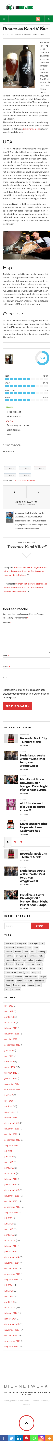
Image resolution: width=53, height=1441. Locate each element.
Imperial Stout (11, 972)
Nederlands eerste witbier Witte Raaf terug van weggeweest (32, 761)
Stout (8, 985)
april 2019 (9, 1016)
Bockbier (9, 951)
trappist (31, 985)
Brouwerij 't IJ (21, 956)
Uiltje (7, 989)
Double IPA (30, 964)
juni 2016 (8, 1156)
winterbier (16, 989)
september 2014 (12, 1273)
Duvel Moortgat (12, 968)
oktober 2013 (10, 1335)
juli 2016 (8, 1151)
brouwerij (9, 956)
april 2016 (9, 1167)
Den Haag (19, 964)
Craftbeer (39, 960)
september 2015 (12, 1206)
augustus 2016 (11, 1145)
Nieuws (23, 752)
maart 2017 (9, 1111)
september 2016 (12, 1139)
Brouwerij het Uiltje (13, 960)
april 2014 (9, 1301)
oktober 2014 (10, 1268)
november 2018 (11, 1033)
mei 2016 (8, 1162)
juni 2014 (8, 1290)
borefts (18, 951)
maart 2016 (9, 1173)
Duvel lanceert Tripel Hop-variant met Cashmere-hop (34, 827)
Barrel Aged (33, 943)
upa (19, 480)
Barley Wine (21, 943)
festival (32, 968)
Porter (19, 981)
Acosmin (26, 1404)
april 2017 (9, 1106)
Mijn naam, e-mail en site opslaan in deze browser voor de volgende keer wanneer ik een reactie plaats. (26, 694)
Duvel (39, 964)
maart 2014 (9, 1307)
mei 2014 (8, 1296)
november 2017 (11, 1083)
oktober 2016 (10, 1134)
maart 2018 (9, 1067)
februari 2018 (10, 1072)
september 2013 (12, 1341)
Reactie (7, 622)
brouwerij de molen (36, 956)
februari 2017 (10, 1117)
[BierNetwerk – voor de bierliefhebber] (19, 7)
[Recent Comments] (14, 841)
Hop (39, 968)
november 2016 (11, 1128)
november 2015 (11, 1195)
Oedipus (43, 976)
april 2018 (9, 1061)
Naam (6, 656)
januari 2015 (10, 1251)
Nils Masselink (24, 34)
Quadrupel (28, 981)
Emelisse (24, 968)
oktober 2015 (10, 1201)
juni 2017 (8, 1095)
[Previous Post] (15, 492)
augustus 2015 (11, 1212)
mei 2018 (8, 1056)
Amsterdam (10, 943)
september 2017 (12, 1089)
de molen (9, 964)
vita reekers (31, 480)
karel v (15, 480)
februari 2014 (10, 1313)
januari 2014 (10, 1318)
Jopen (27, 972)
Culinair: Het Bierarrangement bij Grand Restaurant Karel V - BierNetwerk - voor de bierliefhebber (25, 571)
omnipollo (10, 981)
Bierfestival (10, 947)
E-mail (6, 666)
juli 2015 (8, 1218)
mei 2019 (8, 1011)
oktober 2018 (10, 1039)
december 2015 (11, 1190)
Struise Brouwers (19, 985)
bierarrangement (31, 128)
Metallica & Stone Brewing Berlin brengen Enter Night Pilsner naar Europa (34, 784)
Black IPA (20, 947)
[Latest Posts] (7, 841)
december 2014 (11, 1257)
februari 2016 (10, 1178)
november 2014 (11, 1262)
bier (42, 943)
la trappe (9, 976)
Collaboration (28, 960)
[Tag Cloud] (21, 841)
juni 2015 (8, 1223)
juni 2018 (8, 1050)
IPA (20, 972)
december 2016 (11, 1123)
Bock (36, 947)
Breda (33, 951)
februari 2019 (10, 1028)
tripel (38, 985)
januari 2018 (10, 1078)
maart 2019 (9, 1022)
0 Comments (25, 745)
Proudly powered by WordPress (16, 1400)
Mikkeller (18, 976)
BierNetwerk (26, 1386)
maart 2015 (9, 1240)
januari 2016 (10, 1184)
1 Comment (25, 834)
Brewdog (41, 951)
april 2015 (9, 1234)
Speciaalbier (39, 981)
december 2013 (11, 1324)
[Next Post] (38, 492)
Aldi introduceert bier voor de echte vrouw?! (32, 807)
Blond (29, 947)
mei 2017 (8, 1100)
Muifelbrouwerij (31, 976)
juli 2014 (8, 1285)
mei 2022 (8, 1005)
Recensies (40, 34)
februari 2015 (10, 1246)
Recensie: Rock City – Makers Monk (33, 740)
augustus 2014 (11, 1279)
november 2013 (11, 1329)
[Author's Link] (9, 521)
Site (5, 677)
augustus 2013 (11, 1346)
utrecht (24, 480)
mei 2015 (8, 1229)
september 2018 (12, 1044)
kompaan (35, 972)
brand (26, 951)
